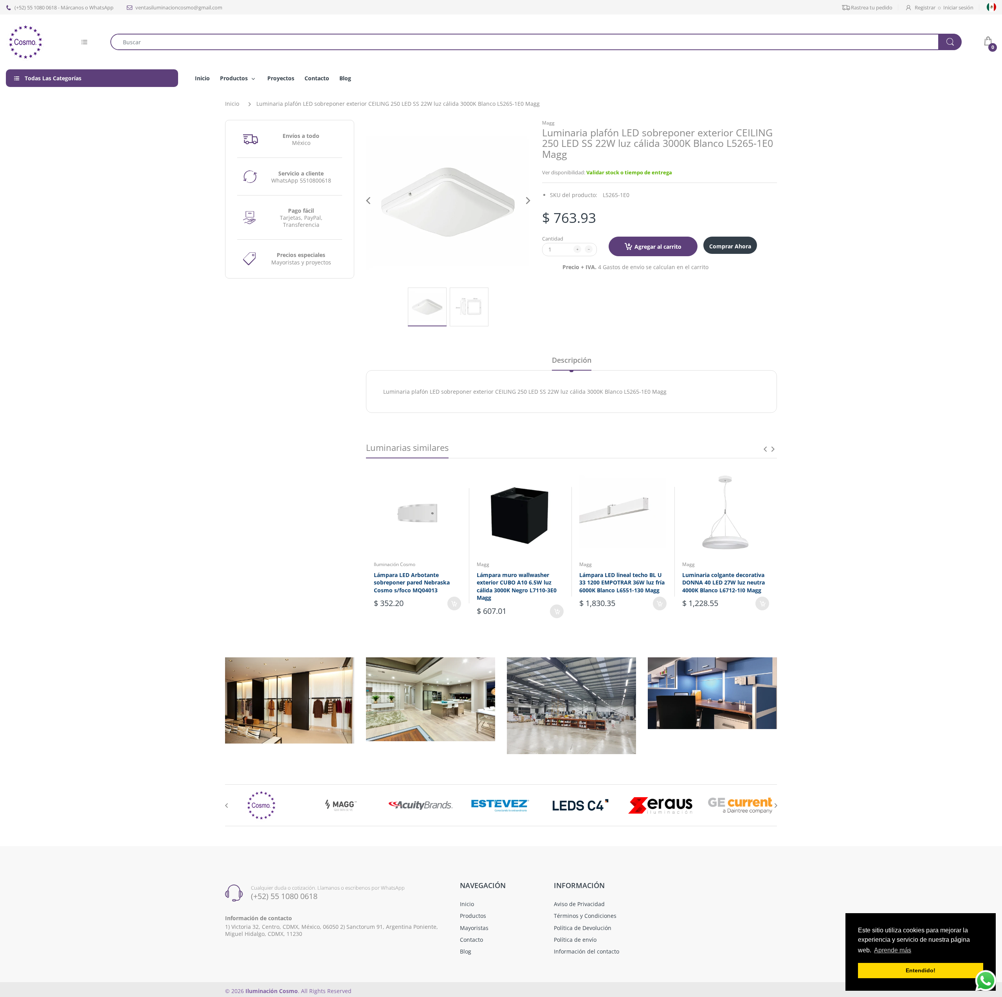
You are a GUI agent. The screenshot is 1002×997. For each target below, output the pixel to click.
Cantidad (552, 238)
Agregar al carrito (657, 246)
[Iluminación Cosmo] (25, 41)
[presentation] (765, 449)
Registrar (925, 7)
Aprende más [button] (892, 950)
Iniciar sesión (958, 7)
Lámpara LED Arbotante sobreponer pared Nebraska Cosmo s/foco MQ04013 (412, 582)
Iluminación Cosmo (394, 564)
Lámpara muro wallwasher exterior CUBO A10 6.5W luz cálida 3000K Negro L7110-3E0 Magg (517, 586)
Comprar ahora (730, 246)
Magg (548, 122)
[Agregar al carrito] (454, 603)
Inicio (232, 103)
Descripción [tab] (571, 360)
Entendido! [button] (920, 970)
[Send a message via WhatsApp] (985, 980)
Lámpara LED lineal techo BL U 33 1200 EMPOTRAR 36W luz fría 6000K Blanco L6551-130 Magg (622, 582)
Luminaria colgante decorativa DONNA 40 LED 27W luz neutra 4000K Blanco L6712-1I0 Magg (723, 582)
